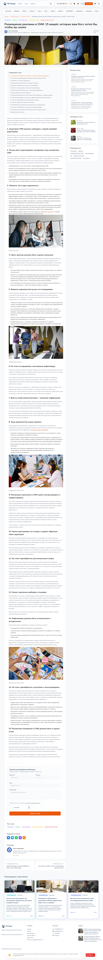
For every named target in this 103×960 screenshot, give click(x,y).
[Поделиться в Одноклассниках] (24, 837)
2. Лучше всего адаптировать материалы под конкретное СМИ (28, 78)
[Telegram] (74, 3)
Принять (91, 955)
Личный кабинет (31, 935)
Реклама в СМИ (25, 16)
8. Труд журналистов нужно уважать (20, 93)
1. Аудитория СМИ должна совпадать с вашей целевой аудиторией (29, 76)
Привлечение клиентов (34, 20)
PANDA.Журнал (15, 16)
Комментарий (12, 790)
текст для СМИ (48, 212)
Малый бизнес (86, 158)
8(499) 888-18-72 (63, 3)
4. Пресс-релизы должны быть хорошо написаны (24, 83)
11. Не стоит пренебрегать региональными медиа (24, 100)
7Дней (53, 11)
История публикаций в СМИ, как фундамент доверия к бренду (92, 937)
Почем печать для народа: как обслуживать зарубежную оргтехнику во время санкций (19, 901)
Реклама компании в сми (17, 112)
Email (10, 783)
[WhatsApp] (70, 3)
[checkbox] (20, 807)
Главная (6, 16)
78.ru (46, 11)
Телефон (38, 775)
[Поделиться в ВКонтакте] (8, 837)
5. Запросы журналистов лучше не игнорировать (24, 85)
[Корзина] (95, 3)
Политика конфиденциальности (35, 939)
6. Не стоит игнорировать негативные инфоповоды (25, 88)
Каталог (20, 3)
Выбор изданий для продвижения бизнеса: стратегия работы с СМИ (92, 929)
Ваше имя (12, 775)
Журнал (33, 3)
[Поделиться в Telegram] (12, 837)
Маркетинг (15, 20)
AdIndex (60, 11)
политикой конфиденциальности (33, 803)
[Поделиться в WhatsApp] (16, 837)
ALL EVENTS (69, 11)
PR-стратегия (8, 20)
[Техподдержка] (98, 3)
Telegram (57, 935)
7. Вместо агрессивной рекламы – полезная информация (26, 90)
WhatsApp (57, 933)
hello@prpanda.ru (59, 931)
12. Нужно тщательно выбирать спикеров (22, 102)
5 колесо (32, 11)
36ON (25, 11)
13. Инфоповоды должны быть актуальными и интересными (27, 105)
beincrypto (89, 11)
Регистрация (89, 3)
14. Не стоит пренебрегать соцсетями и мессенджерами (26, 107)
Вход (82, 3)
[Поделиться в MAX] (20, 837)
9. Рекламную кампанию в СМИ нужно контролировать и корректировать (31, 95)
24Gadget (17, 11)
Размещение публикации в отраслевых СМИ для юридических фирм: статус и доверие (50, 901)
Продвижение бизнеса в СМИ (47, 20)
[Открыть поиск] (50, 3)
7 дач (40, 11)
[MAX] (78, 3)
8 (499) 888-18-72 (59, 929)
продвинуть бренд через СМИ (39, 430)
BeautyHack (79, 11)
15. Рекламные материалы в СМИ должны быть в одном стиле (28, 110)
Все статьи (8, 11)
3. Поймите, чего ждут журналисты (20, 80)
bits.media (98, 11)
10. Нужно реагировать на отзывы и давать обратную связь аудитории (30, 97)
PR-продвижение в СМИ (76, 158)
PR (71, 156)
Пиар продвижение (23, 20)
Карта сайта (30, 937)
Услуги (26, 3)
